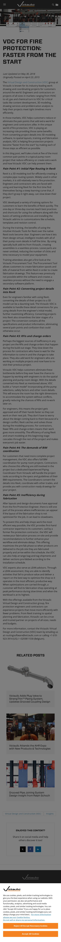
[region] (30, 912)
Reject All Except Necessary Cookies (30, 926)
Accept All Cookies (30, 934)
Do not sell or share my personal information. (24, 920)
